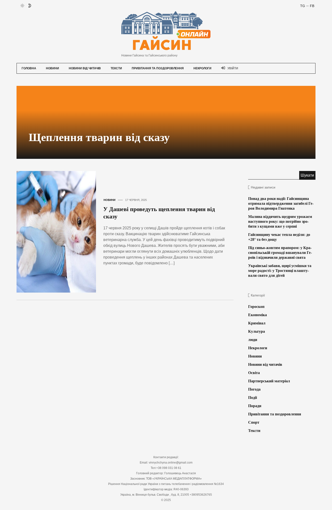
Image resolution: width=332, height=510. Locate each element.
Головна (29, 68)
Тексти (116, 68)
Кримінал (256, 323)
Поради (254, 406)
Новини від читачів (85, 68)
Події (252, 397)
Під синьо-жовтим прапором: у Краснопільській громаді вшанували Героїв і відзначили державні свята (280, 252)
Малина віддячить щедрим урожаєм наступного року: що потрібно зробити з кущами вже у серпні (280, 221)
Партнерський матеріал (269, 381)
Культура (256, 331)
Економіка (257, 315)
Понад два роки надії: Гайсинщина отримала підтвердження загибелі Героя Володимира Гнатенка (281, 203)
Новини (52, 68)
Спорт (253, 422)
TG (302, 6)
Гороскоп (256, 306)
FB (312, 6)
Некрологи (202, 68)
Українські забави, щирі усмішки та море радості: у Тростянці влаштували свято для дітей (279, 270)
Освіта (254, 373)
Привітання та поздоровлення (158, 68)
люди (252, 340)
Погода (254, 389)
